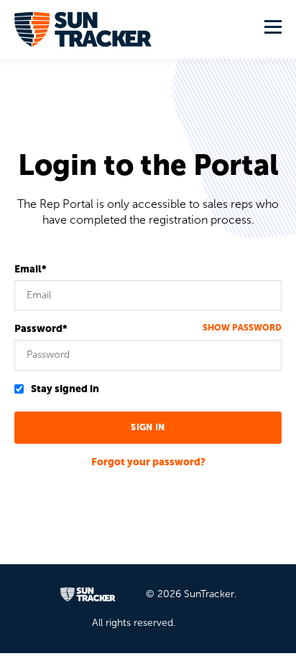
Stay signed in (65, 389)
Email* (30, 269)
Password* (40, 329)
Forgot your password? (148, 462)
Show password (242, 328)
